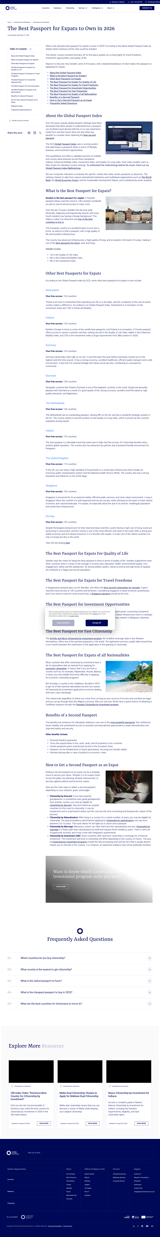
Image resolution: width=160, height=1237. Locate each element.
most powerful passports (122, 722)
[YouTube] (147, 1226)
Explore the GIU (89, 1174)
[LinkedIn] (133, 1226)
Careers (68, 1185)
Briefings (87, 1181)
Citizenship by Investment (41, 22)
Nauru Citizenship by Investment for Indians (128, 1094)
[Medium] (152, 1226)
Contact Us (137, 1174)
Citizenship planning (119, 1174)
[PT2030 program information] (138, 1217)
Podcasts (69, 1199)
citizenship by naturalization (120, 820)
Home (9, 22)
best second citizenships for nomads (122, 587)
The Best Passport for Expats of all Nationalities (23, 91)
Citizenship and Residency (22, 22)
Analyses (87, 1195)
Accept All (96, 622)
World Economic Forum (66, 180)
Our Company (70, 1174)
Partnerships (70, 1181)
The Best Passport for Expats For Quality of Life (23, 68)
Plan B (87, 1192)
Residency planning (119, 1178)
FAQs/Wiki (137, 1181)
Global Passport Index (65, 144)
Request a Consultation (141, 1178)
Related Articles (16, 106)
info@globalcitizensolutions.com (144, 1192)
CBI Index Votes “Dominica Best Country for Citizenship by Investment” (29, 1096)
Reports (87, 1178)
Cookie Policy (138, 1188)
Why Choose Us (71, 1178)
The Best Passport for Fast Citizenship (25, 86)
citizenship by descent (61, 805)
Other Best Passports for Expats (23, 63)
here (67, 543)
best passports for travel (68, 243)
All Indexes (88, 1188)
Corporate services (119, 1181)
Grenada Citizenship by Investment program (97, 704)
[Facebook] (137, 1226)
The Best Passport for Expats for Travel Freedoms (25, 75)
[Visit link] (31, 1071)
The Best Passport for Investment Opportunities (23, 81)
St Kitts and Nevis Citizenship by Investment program (76, 638)
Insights (87, 1185)
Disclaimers (137, 1185)
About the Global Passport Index (23, 56)
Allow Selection (63, 622)
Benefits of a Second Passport (22, 96)
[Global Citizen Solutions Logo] (11, 8)
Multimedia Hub (71, 1195)
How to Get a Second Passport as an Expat (24, 101)
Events (68, 1192)
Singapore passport (100, 593)
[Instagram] (142, 1226)
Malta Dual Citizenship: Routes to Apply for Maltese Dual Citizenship (79, 1094)
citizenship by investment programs (69, 842)
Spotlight (69, 1188)
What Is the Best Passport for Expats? (25, 60)
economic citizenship (56, 668)
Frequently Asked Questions (21, 110)
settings (96, 614)
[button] (147, 8)
